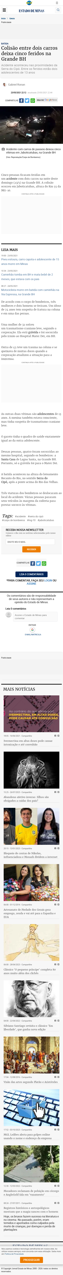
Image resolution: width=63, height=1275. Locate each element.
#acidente (20, 516)
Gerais (12, 18)
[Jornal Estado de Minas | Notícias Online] (31, 11)
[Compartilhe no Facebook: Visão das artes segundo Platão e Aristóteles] (55, 1077)
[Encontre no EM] (58, 10)
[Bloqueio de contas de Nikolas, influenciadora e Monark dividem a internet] (31, 826)
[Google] (32, 630)
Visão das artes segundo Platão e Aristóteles (31, 1082)
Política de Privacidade (14, 1254)
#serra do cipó (35, 516)
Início (3, 18)
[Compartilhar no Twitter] (27, 101)
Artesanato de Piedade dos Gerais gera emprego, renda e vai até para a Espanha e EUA (30, 913)
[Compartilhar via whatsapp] (32, 101)
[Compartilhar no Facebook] (21, 101)
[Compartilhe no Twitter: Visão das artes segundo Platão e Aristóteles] (58, 1077)
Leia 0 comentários (31, 574)
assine (31, 583)
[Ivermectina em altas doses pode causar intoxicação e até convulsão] (31, 713)
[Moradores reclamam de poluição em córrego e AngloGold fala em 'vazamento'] (31, 1163)
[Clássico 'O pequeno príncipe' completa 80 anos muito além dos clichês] (31, 942)
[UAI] (29, 3)
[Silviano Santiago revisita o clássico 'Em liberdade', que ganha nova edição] (31, 998)
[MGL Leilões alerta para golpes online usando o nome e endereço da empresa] (31, 1107)
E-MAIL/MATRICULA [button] (33, 634)
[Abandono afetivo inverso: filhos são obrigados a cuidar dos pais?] (31, 770)
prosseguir (31, 1260)
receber (31, 549)
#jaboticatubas (46, 520)
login (48, 580)
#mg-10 (31, 520)
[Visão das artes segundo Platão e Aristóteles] (31, 1055)
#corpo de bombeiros (13, 520)
